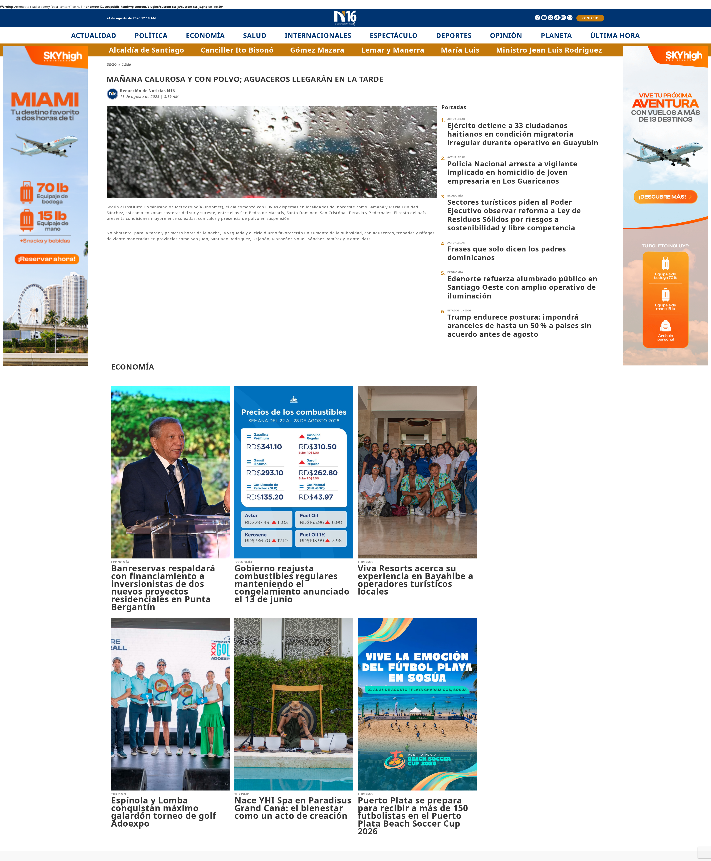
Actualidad (93, 35)
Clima (126, 65)
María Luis (460, 50)
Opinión (506, 35)
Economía (205, 35)
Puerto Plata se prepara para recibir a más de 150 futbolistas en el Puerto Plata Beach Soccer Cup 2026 (413, 815)
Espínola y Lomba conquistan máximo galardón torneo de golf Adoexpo (163, 811)
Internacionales (318, 35)
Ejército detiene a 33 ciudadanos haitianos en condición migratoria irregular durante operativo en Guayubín (522, 133)
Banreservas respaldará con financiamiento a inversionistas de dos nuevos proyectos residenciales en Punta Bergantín (163, 587)
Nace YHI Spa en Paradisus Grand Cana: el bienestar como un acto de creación (293, 808)
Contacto (590, 18)
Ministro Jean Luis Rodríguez (549, 50)
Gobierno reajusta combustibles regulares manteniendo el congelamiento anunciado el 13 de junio (292, 583)
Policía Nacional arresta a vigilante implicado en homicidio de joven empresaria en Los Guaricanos (512, 172)
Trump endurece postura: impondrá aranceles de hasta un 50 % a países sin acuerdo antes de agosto (519, 325)
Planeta (556, 35)
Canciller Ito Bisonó (237, 50)
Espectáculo (394, 35)
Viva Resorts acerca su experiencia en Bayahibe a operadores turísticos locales (415, 579)
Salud (254, 35)
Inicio (112, 65)
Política (151, 35)
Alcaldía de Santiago (146, 50)
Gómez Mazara (317, 50)
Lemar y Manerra (392, 50)
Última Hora (615, 35)
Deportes (454, 35)
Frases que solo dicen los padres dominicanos (506, 253)
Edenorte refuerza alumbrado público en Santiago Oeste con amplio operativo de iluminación (522, 287)
